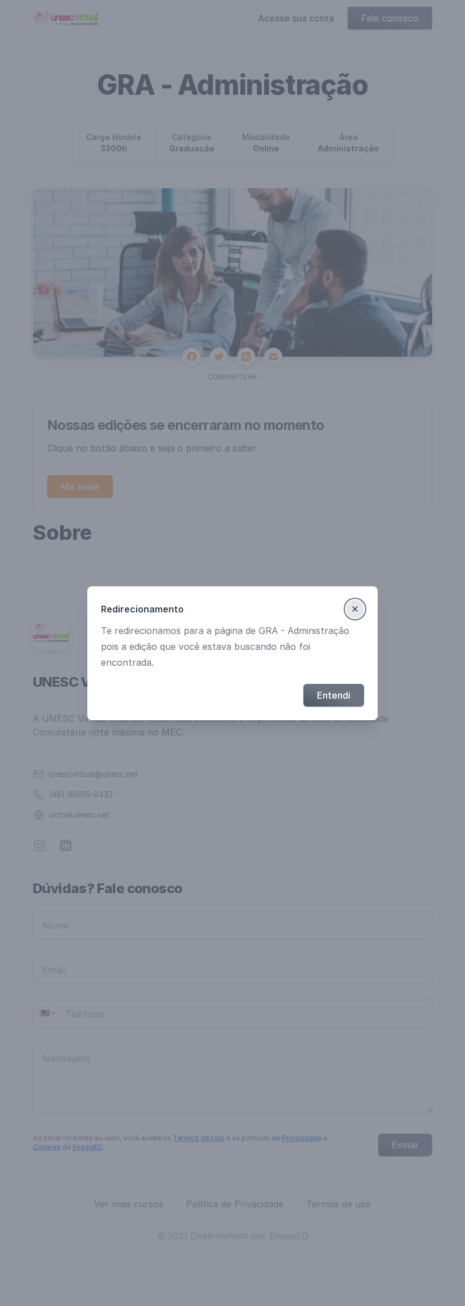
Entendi (333, 695)
